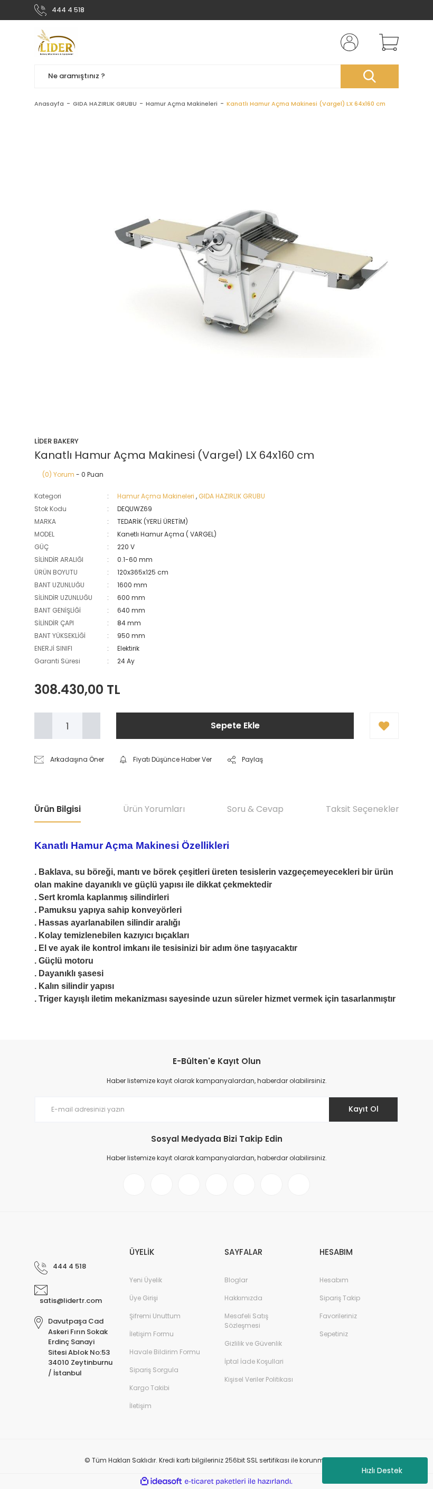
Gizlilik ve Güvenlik (253, 1343)
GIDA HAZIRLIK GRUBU (232, 496)
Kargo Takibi (149, 1387)
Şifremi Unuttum (155, 1315)
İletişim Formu (151, 1333)
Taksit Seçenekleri (363, 809)
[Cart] (386, 42)
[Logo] (56, 42)
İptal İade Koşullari (254, 1361)
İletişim (140, 1405)
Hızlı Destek (382, 1470)
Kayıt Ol (364, 1109)
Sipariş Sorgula (153, 1369)
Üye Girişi (143, 1297)
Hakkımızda (243, 1297)
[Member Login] (347, 42)
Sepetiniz (333, 1333)
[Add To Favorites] (384, 726)
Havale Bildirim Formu (164, 1351)
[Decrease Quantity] (43, 726)
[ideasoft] (161, 1481)
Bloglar (236, 1279)
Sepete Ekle (235, 725)
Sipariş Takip (339, 1297)
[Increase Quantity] (91, 726)
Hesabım (334, 1279)
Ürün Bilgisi (57, 809)
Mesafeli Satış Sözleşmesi (246, 1320)
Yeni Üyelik (145, 1279)
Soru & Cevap (255, 809)
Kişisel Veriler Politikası (258, 1379)
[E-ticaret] (215, 1481)
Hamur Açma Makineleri (155, 496)
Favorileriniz (338, 1315)
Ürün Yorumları (154, 809)
